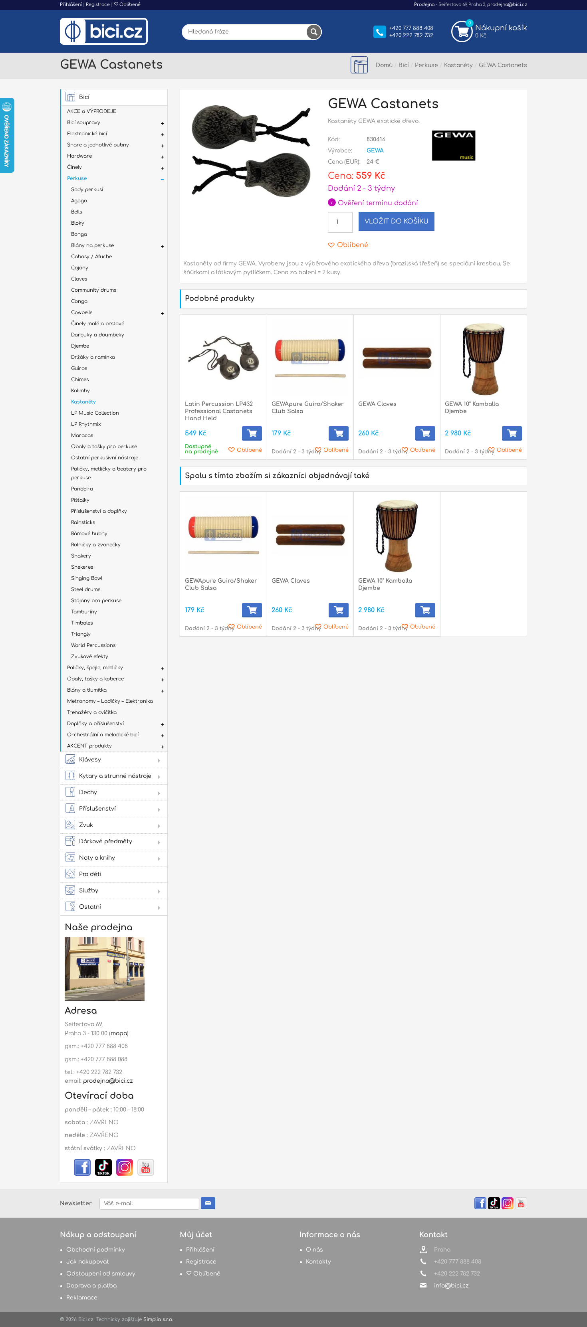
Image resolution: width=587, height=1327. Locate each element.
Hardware (79, 156)
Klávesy (90, 760)
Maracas (82, 435)
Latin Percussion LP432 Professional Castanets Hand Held (219, 411)
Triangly (81, 634)
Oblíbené (129, 4)
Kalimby (80, 391)
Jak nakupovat (87, 1262)
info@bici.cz (451, 1286)
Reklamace (81, 1298)
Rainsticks (83, 522)
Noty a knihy (97, 858)
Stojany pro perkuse (96, 600)
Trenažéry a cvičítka (92, 712)
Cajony (79, 268)
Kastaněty (83, 402)
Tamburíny (84, 612)
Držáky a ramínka (93, 357)
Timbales (82, 623)
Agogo (79, 201)
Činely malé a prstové (97, 323)
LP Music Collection (95, 413)
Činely (74, 167)
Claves (79, 279)
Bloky (77, 223)
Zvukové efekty (89, 656)
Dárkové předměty (105, 841)
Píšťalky (80, 500)
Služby (88, 891)
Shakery (81, 556)
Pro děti (90, 874)
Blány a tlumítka (87, 690)
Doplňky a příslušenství (95, 723)
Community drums (93, 290)
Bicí (84, 97)
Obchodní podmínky (95, 1250)
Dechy (88, 792)
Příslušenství (97, 809)
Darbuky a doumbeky (97, 335)
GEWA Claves (377, 404)
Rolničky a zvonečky (96, 545)
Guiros (79, 368)
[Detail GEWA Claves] (396, 358)
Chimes (80, 379)
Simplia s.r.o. (158, 1319)
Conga (79, 301)
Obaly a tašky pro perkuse (104, 446)
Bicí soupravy (83, 122)
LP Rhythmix (86, 424)
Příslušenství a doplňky (99, 511)
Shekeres (82, 567)
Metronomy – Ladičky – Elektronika (110, 701)
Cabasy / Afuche (91, 256)
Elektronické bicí (87, 133)
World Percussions (93, 645)
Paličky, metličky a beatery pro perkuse (109, 473)
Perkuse (77, 178)
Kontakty (318, 1262)
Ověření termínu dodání (374, 203)
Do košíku (252, 433)
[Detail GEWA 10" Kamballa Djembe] (483, 358)
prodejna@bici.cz (507, 4)
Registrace (98, 4)
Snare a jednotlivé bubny (98, 145)
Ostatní (90, 907)
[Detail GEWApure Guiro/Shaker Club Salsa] (310, 358)
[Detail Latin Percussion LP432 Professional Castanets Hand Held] (223, 358)
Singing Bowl (86, 578)
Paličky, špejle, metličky (95, 667)
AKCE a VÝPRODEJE (91, 111)
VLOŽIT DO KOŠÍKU (396, 221)
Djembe (80, 346)
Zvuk (86, 825)
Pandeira (82, 489)
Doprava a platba (91, 1286)
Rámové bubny (89, 533)
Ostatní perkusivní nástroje (104, 458)
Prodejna (424, 4)
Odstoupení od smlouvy (100, 1274)
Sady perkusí (87, 189)
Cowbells (81, 312)
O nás (314, 1250)
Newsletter (76, 1203)
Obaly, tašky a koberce (95, 679)
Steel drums (85, 589)
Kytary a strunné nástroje (115, 776)
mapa (119, 1033)
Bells (76, 212)
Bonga (79, 234)
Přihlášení (71, 4)
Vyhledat (314, 32)
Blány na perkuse (92, 245)
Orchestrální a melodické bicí (103, 735)
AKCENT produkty (89, 746)
